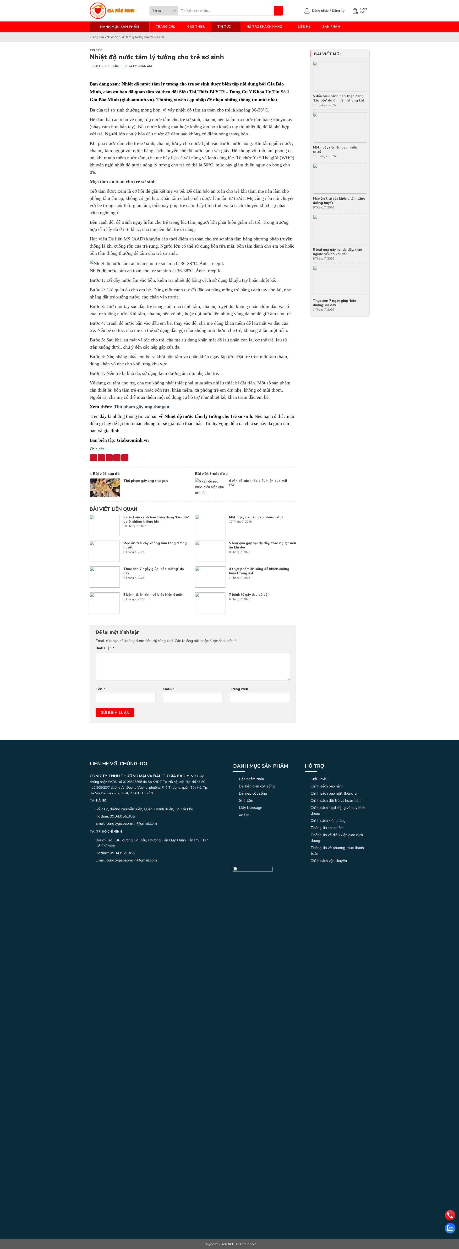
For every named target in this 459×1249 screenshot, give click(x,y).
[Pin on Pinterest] (116, 457)
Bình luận (105, 648)
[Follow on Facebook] (92, 870)
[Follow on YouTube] (116, 870)
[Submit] (278, 11)
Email (169, 688)
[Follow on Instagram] (98, 870)
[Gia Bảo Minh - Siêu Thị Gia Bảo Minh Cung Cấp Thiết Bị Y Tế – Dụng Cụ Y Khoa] (116, 10)
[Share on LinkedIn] (124, 457)
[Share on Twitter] (101, 457)
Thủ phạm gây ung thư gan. (143, 406)
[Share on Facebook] (93, 457)
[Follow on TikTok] (104, 870)
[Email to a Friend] (109, 457)
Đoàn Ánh (145, 66)
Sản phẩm (331, 27)
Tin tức (224, 27)
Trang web (239, 688)
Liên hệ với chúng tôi (118, 763)
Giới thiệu (196, 27)
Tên (100, 688)
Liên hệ (304, 27)
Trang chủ (165, 27)
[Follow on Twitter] (110, 870)
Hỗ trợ (314, 766)
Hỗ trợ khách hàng (264, 27)
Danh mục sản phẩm (260, 766)
